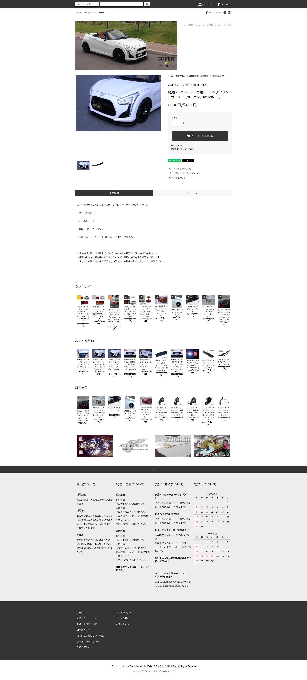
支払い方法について (87, 618)
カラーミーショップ (119, 666)
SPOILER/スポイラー (218, 76)
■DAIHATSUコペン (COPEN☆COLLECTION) (191, 76)
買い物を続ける (178, 178)
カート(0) (225, 4)
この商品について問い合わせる (185, 173)
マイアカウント (124, 612)
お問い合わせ (214, 12)
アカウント (207, 4)
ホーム (79, 12)
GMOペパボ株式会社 (166, 666)
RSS (79, 647)
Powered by (137, 671)
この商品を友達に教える (182, 169)
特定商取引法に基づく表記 (182, 149)
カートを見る (122, 618)
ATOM (86, 647)
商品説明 (114, 193)
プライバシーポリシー (88, 641)
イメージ (193, 193)
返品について (177, 145)
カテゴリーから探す (96, 12)
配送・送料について (87, 624)
